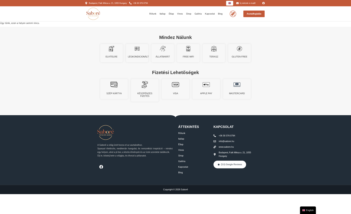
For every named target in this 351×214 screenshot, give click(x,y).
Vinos (180, 14)
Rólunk (152, 14)
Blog (220, 14)
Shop (188, 14)
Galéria (198, 14)
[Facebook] (263, 3)
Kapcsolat (210, 14)
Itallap (162, 14)
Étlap (171, 14)
